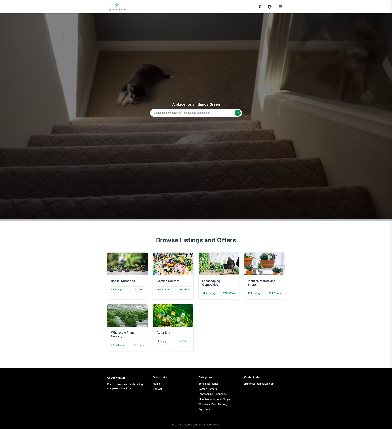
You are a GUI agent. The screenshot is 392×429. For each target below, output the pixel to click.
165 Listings (255, 293)
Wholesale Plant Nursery (122, 334)
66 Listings (163, 289)
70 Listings (117, 345)
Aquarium (163, 332)
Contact (157, 388)
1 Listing (161, 341)
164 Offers (275, 293)
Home (156, 383)
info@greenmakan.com (260, 383)
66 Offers (184, 289)
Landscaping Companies (211, 283)
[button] (280, 7)
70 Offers (138, 345)
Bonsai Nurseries (123, 281)
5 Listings (116, 289)
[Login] (270, 7)
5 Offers (139, 289)
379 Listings (209, 293)
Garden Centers (168, 281)
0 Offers (185, 341)
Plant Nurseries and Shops (261, 283)
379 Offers (229, 293)
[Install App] (260, 6)
